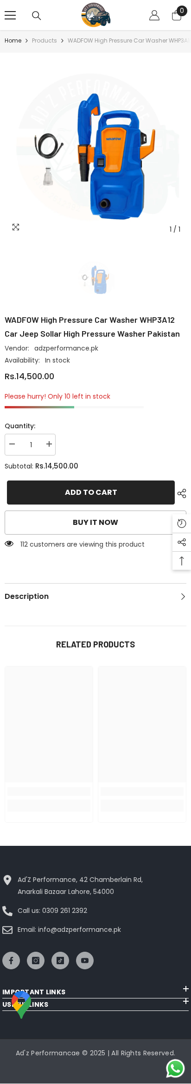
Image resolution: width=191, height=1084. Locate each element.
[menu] (10, 15)
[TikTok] (60, 960)
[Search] (36, 15)
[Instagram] (36, 960)
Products (44, 40)
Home (13, 40)
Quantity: (20, 426)
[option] (95, 148)
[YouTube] (85, 960)
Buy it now (95, 522)
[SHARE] (179, 493)
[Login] (154, 15)
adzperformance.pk (66, 348)
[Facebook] (11, 960)
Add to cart (90, 492)
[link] (48, 791)
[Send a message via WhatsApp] (175, 1068)
